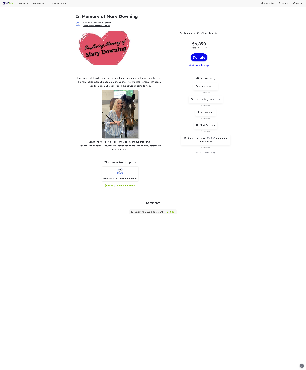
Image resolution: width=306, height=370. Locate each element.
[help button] (302, 366)
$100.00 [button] (216, 99)
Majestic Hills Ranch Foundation (96, 26)
